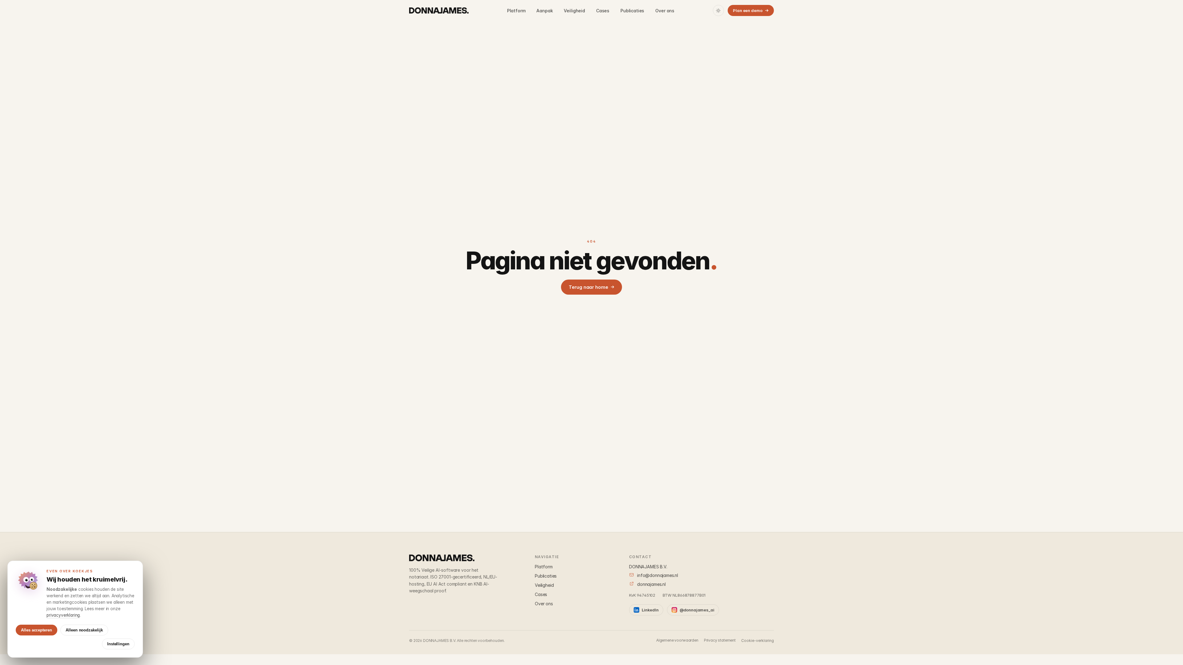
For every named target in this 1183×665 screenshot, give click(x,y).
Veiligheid (574, 10)
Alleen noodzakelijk (84, 630)
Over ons (664, 10)
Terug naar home (588, 287)
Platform (516, 10)
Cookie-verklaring (757, 640)
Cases (602, 10)
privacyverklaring (63, 615)
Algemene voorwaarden (677, 640)
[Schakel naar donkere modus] (718, 10)
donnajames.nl (651, 584)
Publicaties (632, 10)
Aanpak (544, 10)
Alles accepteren (36, 630)
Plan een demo (747, 10)
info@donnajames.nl (657, 575)
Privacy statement (720, 640)
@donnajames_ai (697, 609)
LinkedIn (650, 609)
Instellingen (118, 644)
